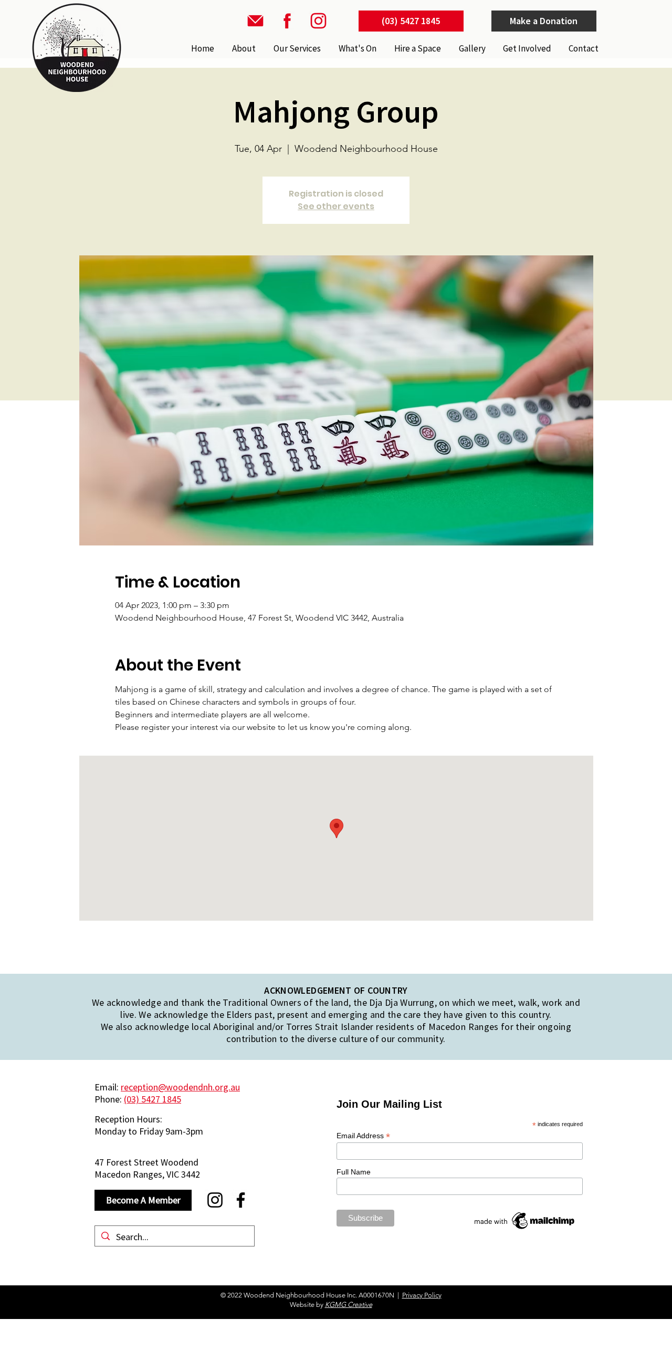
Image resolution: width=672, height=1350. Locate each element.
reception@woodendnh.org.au (180, 1087)
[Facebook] (240, 1200)
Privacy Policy (422, 1295)
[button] (296, 48)
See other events (336, 206)
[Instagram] (215, 1200)
